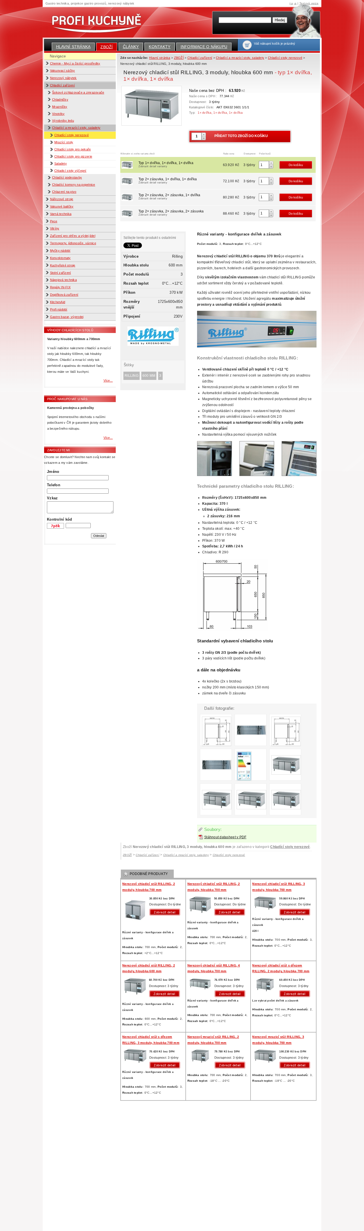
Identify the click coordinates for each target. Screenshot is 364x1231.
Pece (53, 221)
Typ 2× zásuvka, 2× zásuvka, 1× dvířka (169, 196)
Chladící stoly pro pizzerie (73, 156)
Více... (108, 380)
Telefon (53, 485)
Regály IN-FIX (60, 287)
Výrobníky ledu (63, 120)
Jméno (53, 471)
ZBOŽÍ (106, 47)
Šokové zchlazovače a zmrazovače (78, 92)
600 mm (149, 376)
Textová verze (308, 3)
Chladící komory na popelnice (73, 184)
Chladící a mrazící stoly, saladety (76, 127)
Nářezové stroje (61, 199)
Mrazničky (59, 106)
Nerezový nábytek (63, 78)
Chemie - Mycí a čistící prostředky (75, 63)
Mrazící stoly (63, 142)
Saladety (60, 163)
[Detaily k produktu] (166, 912)
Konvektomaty (60, 258)
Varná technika (61, 214)
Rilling (131, 376)
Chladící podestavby (67, 177)
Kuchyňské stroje (62, 265)
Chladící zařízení (62, 85)
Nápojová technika (63, 280)
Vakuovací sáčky (62, 70)
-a (295, 3)
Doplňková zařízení (64, 294)
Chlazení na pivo (64, 191)
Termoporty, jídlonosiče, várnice (73, 243)
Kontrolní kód (59, 519)
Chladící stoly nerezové (71, 135)
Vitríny (54, 228)
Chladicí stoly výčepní (70, 170)
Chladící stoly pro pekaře (72, 149)
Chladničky (60, 99)
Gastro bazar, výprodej (67, 316)
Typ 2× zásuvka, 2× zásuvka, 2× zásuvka (171, 212)
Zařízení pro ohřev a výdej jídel (73, 235)
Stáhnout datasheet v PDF (225, 837)
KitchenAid (57, 302)
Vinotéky (58, 113)
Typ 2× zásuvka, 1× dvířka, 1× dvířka (167, 180)
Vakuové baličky (62, 206)
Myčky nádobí (60, 250)
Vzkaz (52, 498)
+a (291, 3)
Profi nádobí (58, 309)
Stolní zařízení (60, 272)
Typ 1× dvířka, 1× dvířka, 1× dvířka (165, 164)
